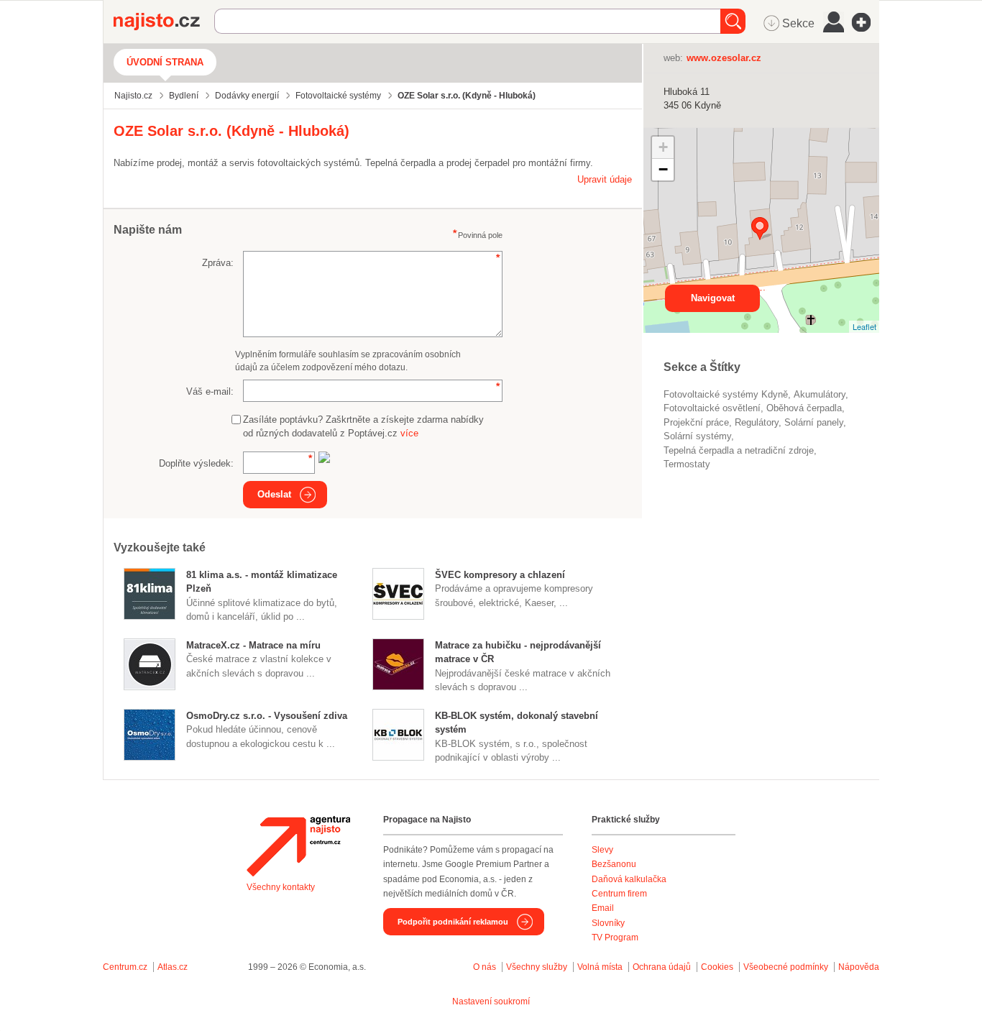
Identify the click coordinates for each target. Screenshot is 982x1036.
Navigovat (713, 298)
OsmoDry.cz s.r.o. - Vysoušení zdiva (266, 715)
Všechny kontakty (281, 887)
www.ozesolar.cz (724, 57)
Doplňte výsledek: (196, 463)
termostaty (687, 464)
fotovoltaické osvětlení (712, 408)
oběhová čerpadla (804, 408)
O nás (484, 967)
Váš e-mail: (210, 391)
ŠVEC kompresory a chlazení (500, 574)
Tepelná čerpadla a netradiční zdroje (739, 450)
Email (603, 908)
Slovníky (608, 923)
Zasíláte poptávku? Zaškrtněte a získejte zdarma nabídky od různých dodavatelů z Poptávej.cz (363, 426)
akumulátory (819, 394)
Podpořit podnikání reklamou (453, 921)
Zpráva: (218, 262)
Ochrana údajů (662, 967)
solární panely (813, 422)
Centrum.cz (125, 967)
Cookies (717, 967)
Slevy (602, 850)
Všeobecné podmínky (785, 967)
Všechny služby (537, 967)
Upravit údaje (604, 179)
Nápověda (858, 967)
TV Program (615, 937)
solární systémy (697, 436)
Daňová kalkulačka (629, 879)
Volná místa (600, 967)
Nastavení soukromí (491, 1001)
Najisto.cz (164, 21)
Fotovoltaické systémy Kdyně (726, 394)
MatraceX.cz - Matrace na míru (253, 645)
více (409, 433)
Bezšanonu (614, 864)
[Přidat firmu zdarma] (865, 22)
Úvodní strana (165, 62)
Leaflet (864, 326)
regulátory (757, 422)
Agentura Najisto (298, 846)
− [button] (663, 169)
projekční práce (696, 422)
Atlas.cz (172, 967)
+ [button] (663, 147)
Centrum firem (619, 894)
